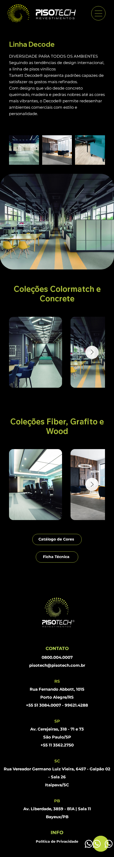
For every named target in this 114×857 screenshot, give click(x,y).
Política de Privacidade (57, 841)
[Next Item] (92, 352)
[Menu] (98, 13)
